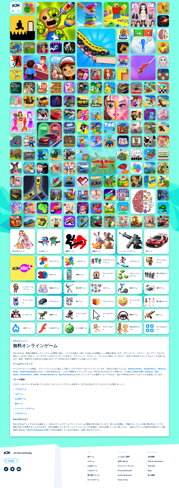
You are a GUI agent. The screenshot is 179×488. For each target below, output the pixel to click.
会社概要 (151, 457)
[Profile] (13, 11)
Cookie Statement (125, 475)
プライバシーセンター (126, 466)
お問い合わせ (123, 461)
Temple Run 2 (150, 369)
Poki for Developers (35, 430)
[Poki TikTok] (6, 469)
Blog (149, 470)
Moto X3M (138, 372)
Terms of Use (123, 480)
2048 (35, 375)
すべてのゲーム (93, 480)
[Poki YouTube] (19, 469)
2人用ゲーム (20, 399)
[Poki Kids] (22, 268)
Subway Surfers (135, 369)
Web (132, 427)
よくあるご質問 (124, 457)
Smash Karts (26, 375)
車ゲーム (19, 404)
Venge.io (149, 372)
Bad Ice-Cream (65, 375)
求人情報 (151, 475)
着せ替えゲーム (93, 475)
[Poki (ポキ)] (15, 5)
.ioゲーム (19, 394)
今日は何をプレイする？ (19, 11)
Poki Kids (151, 466)
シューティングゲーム (24, 409)
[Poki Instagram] (12, 469)
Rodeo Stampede (27, 372)
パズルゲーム (21, 389)
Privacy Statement (125, 470)
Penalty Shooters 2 (48, 375)
